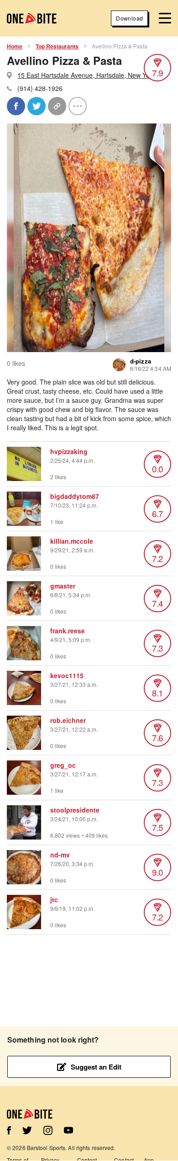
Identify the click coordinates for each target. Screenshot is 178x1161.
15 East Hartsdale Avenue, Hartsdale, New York (86, 75)
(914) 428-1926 (40, 88)
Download (129, 18)
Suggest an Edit (96, 1067)
